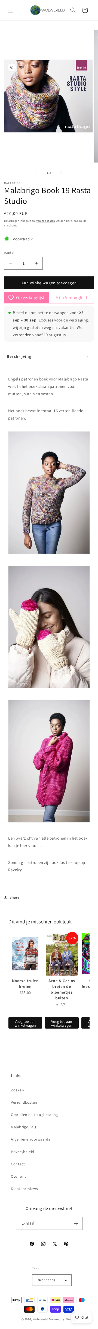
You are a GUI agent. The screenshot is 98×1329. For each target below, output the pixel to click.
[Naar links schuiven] (37, 173)
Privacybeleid (22, 1151)
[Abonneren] (76, 1223)
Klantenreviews (24, 1188)
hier (23, 845)
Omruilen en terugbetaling (34, 1114)
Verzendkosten (45, 221)
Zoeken (17, 1090)
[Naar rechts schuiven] (61, 173)
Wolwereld (40, 1319)
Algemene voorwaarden (32, 1139)
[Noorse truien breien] (25, 954)
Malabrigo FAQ (23, 1126)
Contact (18, 1164)
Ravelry (15, 869)
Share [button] (15, 897)
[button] (11, 10)
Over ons (18, 1176)
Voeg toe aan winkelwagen (25, 1023)
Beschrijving (19, 356)
